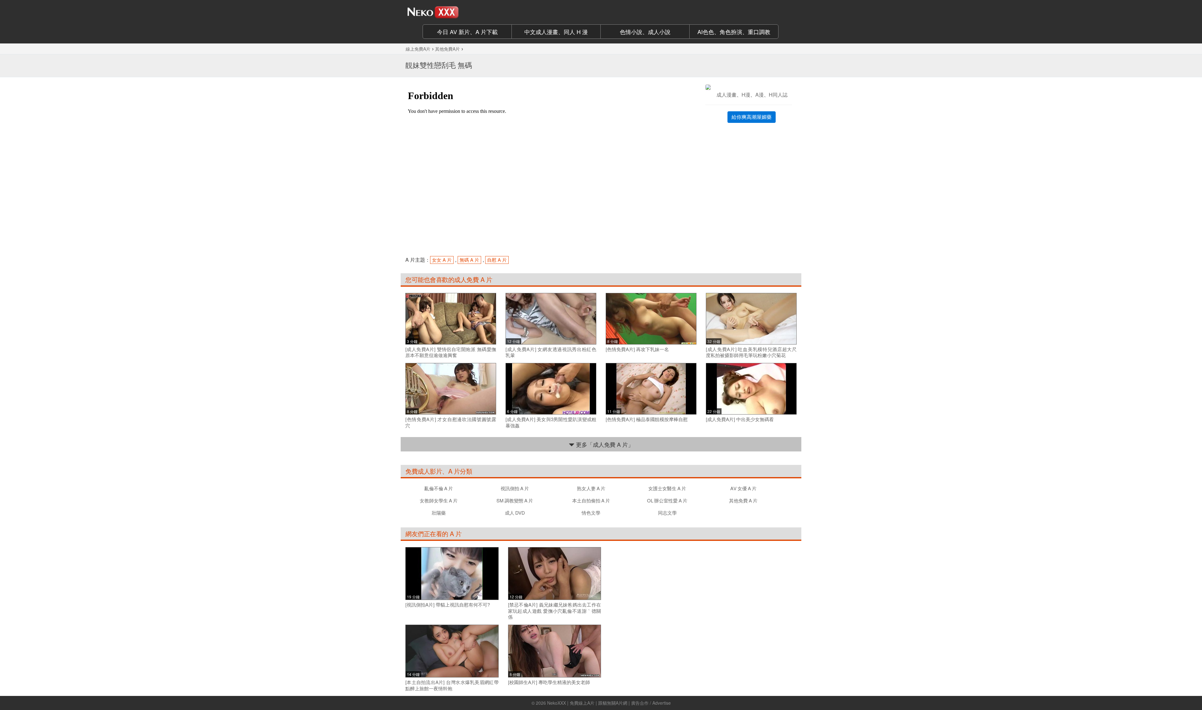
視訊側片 (515, 488)
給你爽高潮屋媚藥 (752, 116)
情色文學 (591, 512)
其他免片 (743, 500)
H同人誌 (778, 94)
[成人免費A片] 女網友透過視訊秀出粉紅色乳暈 (551, 352)
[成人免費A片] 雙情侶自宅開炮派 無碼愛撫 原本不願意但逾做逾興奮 (450, 352)
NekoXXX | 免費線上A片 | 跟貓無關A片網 (587, 703)
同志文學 (667, 512)
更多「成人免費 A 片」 (604, 444)
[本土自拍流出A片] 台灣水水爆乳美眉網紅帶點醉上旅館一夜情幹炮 (452, 685)
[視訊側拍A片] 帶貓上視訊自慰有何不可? (447, 605)
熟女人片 (591, 488)
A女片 (743, 488)
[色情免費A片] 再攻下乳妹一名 (637, 349)
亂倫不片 (438, 488)
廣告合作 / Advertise (651, 703)
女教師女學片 (439, 500)
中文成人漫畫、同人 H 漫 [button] (556, 32)
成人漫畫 (727, 94)
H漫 (746, 94)
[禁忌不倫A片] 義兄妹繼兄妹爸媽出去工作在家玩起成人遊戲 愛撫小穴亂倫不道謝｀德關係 (554, 611)
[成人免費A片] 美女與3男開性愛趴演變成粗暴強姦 (551, 422)
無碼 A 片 (469, 259)
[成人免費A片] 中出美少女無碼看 (740, 419)
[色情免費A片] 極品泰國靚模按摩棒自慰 (647, 419)
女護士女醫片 (667, 488)
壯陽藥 (439, 512)
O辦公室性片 (667, 500)
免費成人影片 (423, 471)
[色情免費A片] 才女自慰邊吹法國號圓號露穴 (450, 422)
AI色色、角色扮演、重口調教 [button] (733, 32)
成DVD (515, 512)
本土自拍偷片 (591, 500)
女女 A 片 (442, 259)
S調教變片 (514, 500)
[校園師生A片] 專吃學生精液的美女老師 (549, 682)
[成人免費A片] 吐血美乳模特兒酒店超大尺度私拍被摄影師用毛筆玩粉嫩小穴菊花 (751, 352)
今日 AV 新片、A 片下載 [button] (467, 32)
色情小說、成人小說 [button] (645, 32)
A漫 (759, 94)
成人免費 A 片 (473, 279)
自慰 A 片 (497, 259)
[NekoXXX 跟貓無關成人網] (450, 12)
